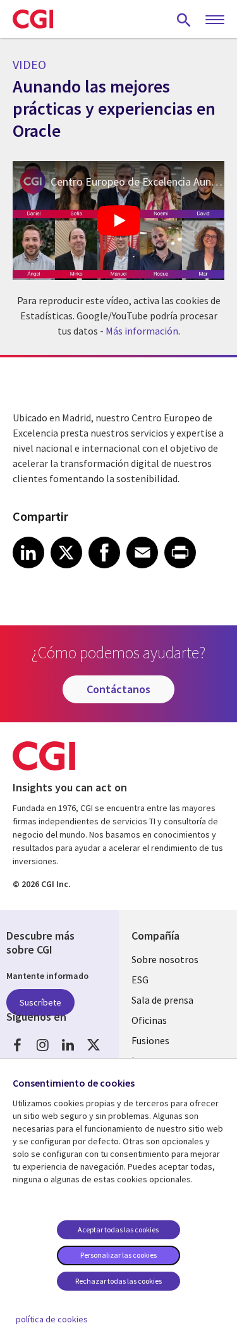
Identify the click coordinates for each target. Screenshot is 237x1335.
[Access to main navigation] (215, 20)
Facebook (17, 1045)
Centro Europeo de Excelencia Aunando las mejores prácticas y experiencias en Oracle (137, 181)
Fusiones (150, 1040)
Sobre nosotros (164, 959)
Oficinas (149, 1020)
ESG (140, 979)
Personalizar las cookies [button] (118, 1255)
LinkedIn (68, 1045)
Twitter (93, 1045)
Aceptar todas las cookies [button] (118, 1229)
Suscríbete (40, 1002)
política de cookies (52, 1319)
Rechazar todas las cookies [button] (118, 1281)
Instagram (43, 1045)
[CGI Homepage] (33, 19)
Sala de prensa (162, 999)
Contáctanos (118, 689)
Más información (142, 330)
